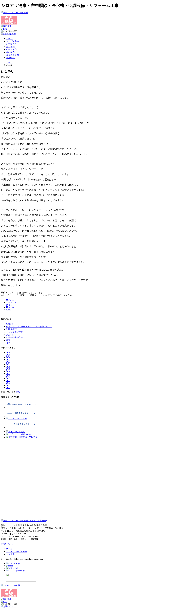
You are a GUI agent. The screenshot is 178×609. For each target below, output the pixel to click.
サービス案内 (12, 41)
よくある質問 (12, 55)
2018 (8, 371)
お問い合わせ (7, 544)
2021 (8, 364)
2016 (8, 376)
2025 (8, 355)
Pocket (11, 307)
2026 (8, 352)
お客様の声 (11, 44)
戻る (18, 392)
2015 (8, 378)
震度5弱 (10, 335)
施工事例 (10, 47)
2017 (8, 373)
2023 (8, 359)
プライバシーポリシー (16, 551)
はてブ (9, 305)
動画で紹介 (11, 49)
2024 (8, 357)
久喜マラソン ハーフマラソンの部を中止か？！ (29, 326)
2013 (8, 383)
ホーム (9, 38)
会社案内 (10, 52)
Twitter (11, 300)
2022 (8, 362)
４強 (8, 343)
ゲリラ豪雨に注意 (14, 332)
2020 (8, 366)
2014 (8, 380)
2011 (8, 388)
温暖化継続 (11, 329)
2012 (8, 385)
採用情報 (10, 58)
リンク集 (10, 554)
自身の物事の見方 (14, 337)
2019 (8, 369)
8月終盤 (10, 324)
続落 (8, 340)
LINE (8, 310)
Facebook (11, 302)
